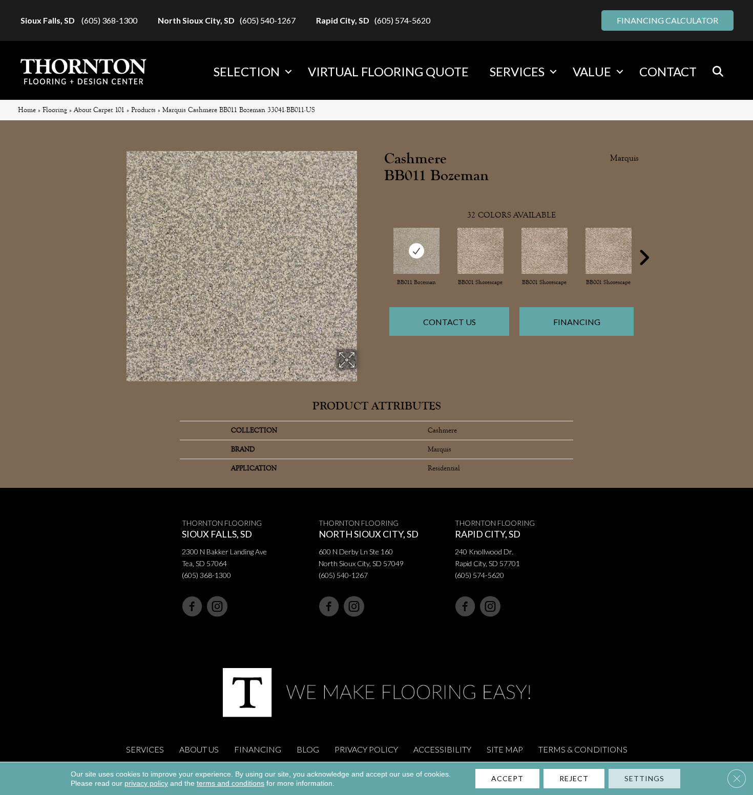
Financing (576, 322)
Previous (379, 242)
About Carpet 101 (99, 109)
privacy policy (146, 783)
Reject (574, 778)
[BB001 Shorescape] (480, 250)
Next (644, 242)
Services (517, 71)
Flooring (55, 109)
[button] (288, 71)
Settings (644, 778)
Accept (507, 778)
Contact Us (449, 322)
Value (592, 71)
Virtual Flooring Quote (388, 71)
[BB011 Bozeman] (416, 250)
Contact (668, 71)
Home (27, 109)
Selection (247, 71)
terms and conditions (230, 783)
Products (143, 109)
